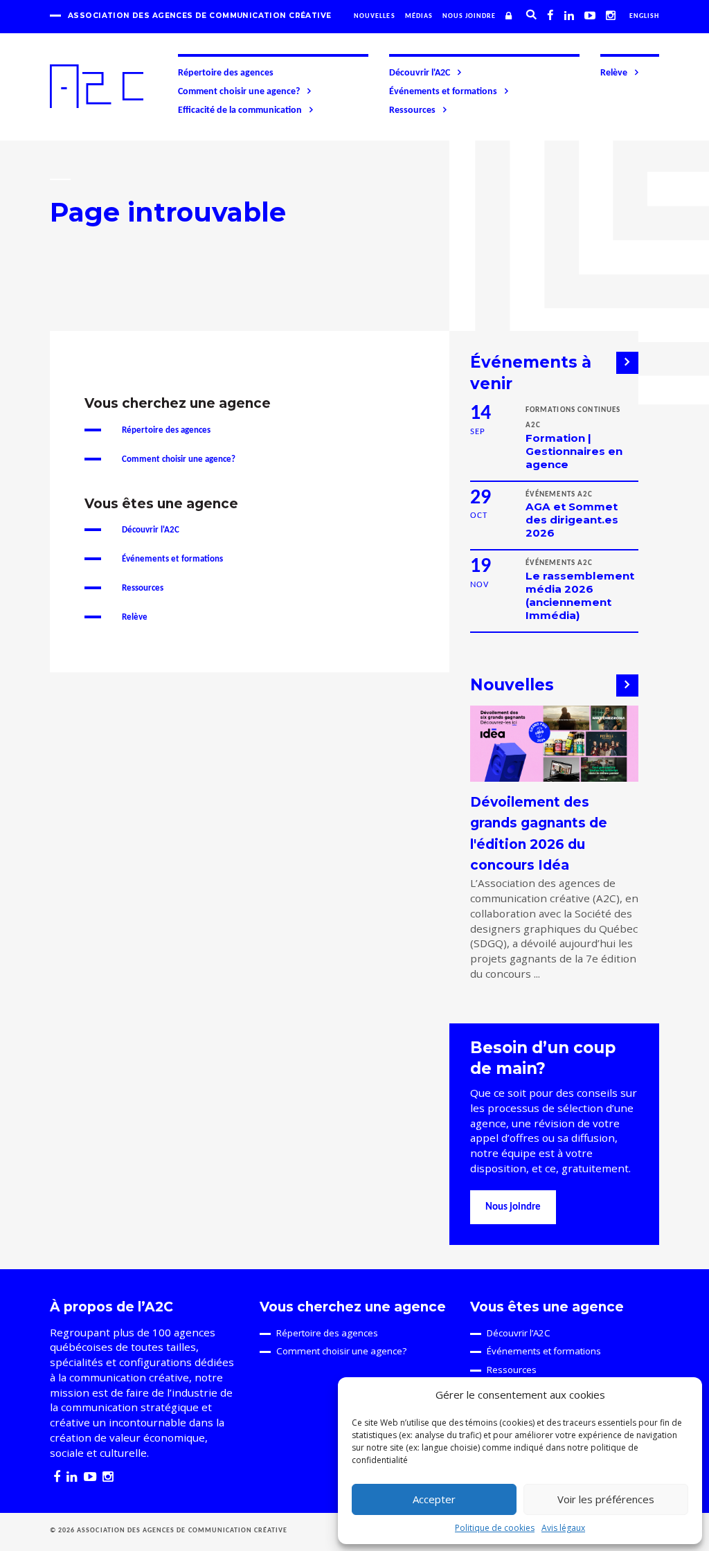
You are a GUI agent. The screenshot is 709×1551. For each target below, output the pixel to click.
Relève (613, 73)
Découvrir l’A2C (518, 1333)
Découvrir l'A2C (419, 73)
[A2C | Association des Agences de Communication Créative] (96, 86)
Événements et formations (443, 92)
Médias (419, 16)
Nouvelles (374, 16)
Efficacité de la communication (240, 110)
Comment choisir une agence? (239, 92)
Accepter (434, 1499)
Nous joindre (469, 16)
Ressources (412, 110)
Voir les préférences (605, 1499)
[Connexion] (510, 16)
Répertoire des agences (225, 73)
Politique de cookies (495, 1528)
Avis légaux (563, 1528)
